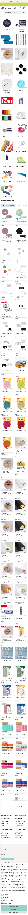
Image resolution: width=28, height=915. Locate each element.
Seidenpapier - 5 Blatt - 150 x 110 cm (6, 717)
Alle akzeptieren (14, 906)
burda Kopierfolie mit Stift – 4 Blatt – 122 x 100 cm (21, 679)
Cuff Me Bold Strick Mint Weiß (6, 735)
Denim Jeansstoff (20, 820)
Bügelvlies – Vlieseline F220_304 (6, 493)
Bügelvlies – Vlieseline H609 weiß (21, 577)
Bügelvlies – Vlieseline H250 (5, 556)
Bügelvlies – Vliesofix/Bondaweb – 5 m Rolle (21, 619)
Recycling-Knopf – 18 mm (21, 259)
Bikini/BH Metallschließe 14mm (7, 315)
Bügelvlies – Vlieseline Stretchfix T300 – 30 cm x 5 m (20, 598)
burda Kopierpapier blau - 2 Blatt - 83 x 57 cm (7, 698)
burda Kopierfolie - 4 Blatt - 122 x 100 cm (7, 679)
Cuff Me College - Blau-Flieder (20, 773)
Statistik (5, 895)
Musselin (3, 825)
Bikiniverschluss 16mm (19, 334)
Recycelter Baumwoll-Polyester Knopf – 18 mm (7, 278)
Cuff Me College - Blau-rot (20, 791)
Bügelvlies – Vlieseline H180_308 (6, 514)
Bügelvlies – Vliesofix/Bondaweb (7, 640)
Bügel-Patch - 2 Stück (21, 391)
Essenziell (5, 894)
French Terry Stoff (20, 821)
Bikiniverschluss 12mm (7, 333)
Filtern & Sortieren (9, 205)
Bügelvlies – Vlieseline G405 (19, 493)
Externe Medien (7, 898)
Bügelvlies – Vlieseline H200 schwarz (19, 535)
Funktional (5, 902)
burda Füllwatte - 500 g (21, 661)
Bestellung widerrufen (7, 859)
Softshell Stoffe (5, 837)
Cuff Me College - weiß (20, 754)
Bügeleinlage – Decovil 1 (19, 451)
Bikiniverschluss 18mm (19, 353)
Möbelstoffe (4, 839)
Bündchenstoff (19, 823)
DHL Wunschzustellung (8, 900)
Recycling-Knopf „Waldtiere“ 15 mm (6, 259)
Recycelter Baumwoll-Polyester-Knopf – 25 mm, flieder (7, 241)
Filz (2, 832)
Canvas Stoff (4, 833)
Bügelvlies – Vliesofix (7, 618)
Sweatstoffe (4, 823)
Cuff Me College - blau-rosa (6, 791)
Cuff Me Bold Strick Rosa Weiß (20, 735)
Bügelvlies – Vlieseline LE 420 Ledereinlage (6, 598)
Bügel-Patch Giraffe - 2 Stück (7, 392)
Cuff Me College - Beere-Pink (6, 773)
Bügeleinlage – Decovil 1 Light (5, 472)
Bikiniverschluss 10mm (19, 315)
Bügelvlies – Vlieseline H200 (5, 535)
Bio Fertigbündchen (20, 370)
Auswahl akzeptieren (14, 912)
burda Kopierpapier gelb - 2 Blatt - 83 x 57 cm (21, 698)
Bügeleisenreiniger (20, 471)
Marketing (5, 897)
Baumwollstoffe (5, 818)
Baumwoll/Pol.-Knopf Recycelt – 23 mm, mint (21, 222)
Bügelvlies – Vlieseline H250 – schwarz (20, 556)
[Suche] (24, 12)
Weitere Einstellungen (6, 903)
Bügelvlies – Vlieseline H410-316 (6, 577)
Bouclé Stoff (18, 833)
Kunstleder (4, 835)
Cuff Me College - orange (6, 754)
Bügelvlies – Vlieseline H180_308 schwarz (20, 514)
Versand (3, 852)
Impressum (22, 887)
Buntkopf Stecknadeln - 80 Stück (20, 640)
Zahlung (3, 854)
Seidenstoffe (18, 837)
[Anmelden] (15, 8)
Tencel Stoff (18, 832)
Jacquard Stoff (19, 835)
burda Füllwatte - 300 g (7, 661)
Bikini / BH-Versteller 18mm (20, 297)
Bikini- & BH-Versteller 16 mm (7, 297)
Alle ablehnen (14, 909)
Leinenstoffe (4, 820)
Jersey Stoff (18, 818)
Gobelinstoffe (19, 839)
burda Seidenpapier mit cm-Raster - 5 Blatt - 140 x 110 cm (20, 717)
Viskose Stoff (4, 821)
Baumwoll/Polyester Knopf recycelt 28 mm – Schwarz (21, 241)
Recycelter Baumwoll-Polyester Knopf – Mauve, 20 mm (7, 222)
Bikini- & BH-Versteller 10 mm (21, 278)
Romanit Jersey (19, 825)
